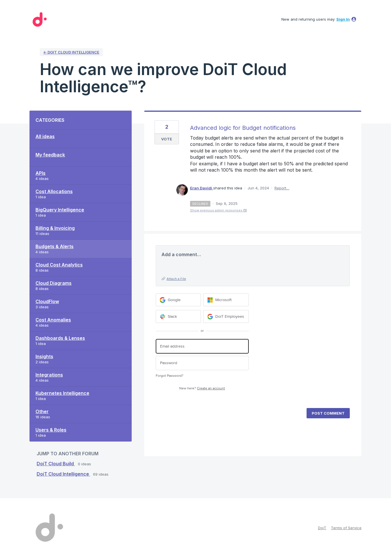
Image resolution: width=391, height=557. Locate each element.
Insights (44, 356)
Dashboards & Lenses (60, 338)
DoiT (322, 527)
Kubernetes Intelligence (62, 393)
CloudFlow (47, 301)
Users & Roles (50, 430)
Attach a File (176, 279)
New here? (202, 388)
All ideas (45, 136)
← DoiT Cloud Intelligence (71, 52)
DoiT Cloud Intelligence (63, 474)
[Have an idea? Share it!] (38, 19)
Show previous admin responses (218, 210)
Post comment (328, 413)
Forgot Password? (169, 376)
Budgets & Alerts (54, 246)
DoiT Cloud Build (56, 463)
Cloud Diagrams (53, 283)
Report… (282, 188)
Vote (166, 139)
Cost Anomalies (53, 320)
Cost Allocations (54, 191)
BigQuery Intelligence (59, 210)
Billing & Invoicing (55, 228)
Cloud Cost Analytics (59, 265)
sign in (343, 19)
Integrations (49, 375)
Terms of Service (346, 527)
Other (42, 411)
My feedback (50, 155)
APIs (40, 173)
